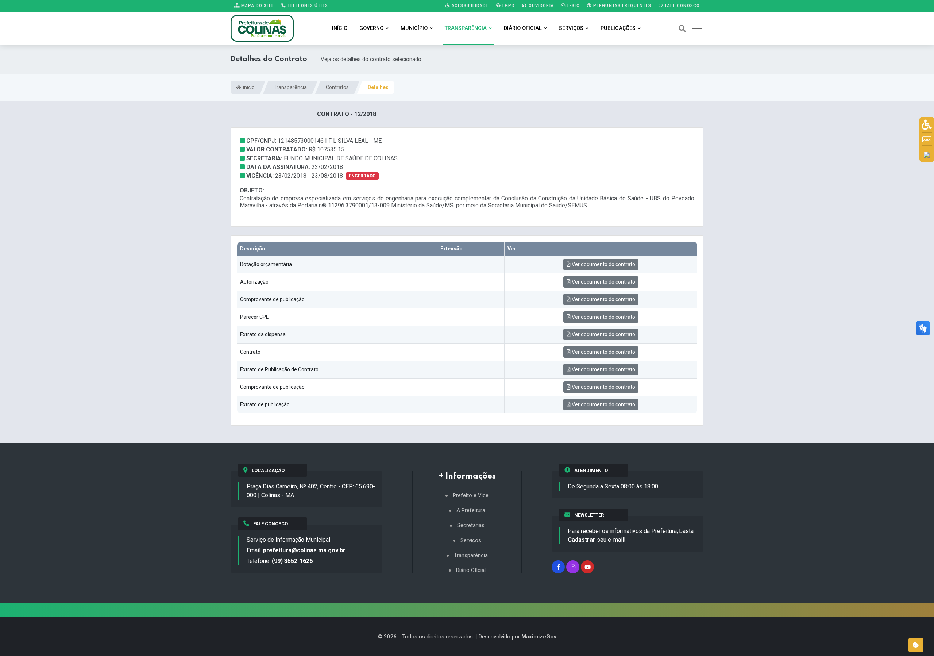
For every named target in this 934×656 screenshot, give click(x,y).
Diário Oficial (523, 28)
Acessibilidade (469, 5)
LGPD (508, 5)
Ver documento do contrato (603, 264)
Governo (371, 28)
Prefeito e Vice (471, 495)
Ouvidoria (540, 5)
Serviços (571, 28)
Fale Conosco (681, 5)
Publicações (618, 28)
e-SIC (573, 5)
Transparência (466, 28)
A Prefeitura (470, 510)
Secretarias (471, 525)
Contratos (337, 87)
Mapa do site (257, 5)
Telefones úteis (307, 5)
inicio (248, 87)
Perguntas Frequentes (622, 5)
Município (414, 28)
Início (339, 28)
